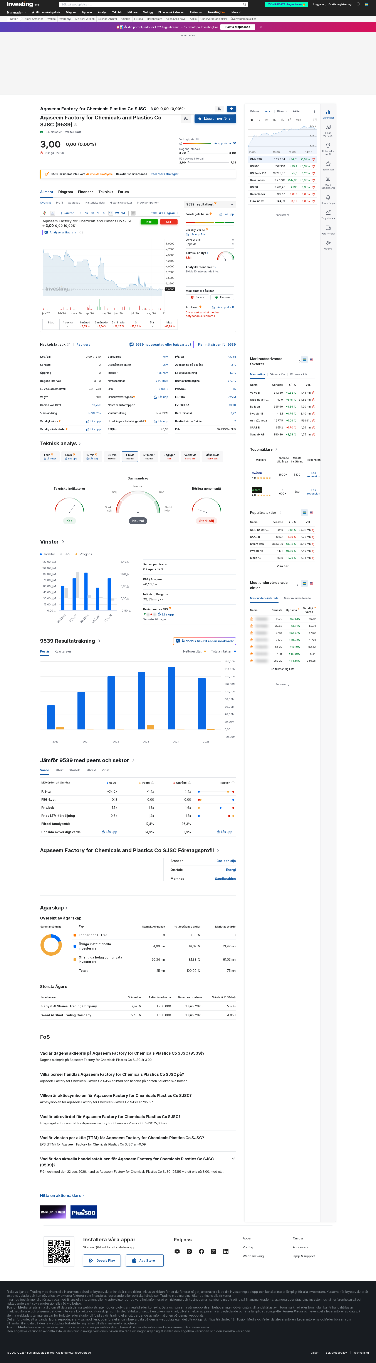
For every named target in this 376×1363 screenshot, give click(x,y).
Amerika (126, 18)
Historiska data (95, 202)
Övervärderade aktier (243, 18)
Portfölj (248, 1247)
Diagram (65, 192)
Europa (138, 18)
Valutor (254, 111)
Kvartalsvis (63, 651)
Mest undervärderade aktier (269, 585)
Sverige (51, 18)
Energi (231, 870)
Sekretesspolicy (336, 1352)
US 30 (254, 187)
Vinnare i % (277, 374)
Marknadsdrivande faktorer (266, 361)
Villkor (315, 1352)
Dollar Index (257, 194)
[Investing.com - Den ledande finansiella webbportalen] (24, 4)
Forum (123, 192)
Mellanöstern (154, 18)
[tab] (50, 456)
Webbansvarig (253, 1256)
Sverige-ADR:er (107, 18)
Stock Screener (34, 18)
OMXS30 (256, 159)
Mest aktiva (257, 374)
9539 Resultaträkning (67, 641)
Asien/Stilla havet (176, 18)
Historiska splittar (121, 202)
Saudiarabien (225, 878)
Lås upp (111, 832)
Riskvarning (361, 1352)
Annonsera (300, 1247)
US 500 (254, 166)
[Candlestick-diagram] (44, 213)
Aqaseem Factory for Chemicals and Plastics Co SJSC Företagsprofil (127, 850)
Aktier (14, 18)
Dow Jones (257, 180)
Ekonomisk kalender (171, 12)
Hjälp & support (304, 1256)
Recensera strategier (164, 174)
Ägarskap (74, 202)
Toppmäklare (261, 449)
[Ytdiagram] (52, 213)
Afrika (193, 18)
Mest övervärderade (297, 598)
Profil (59, 202)
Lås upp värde (222, 143)
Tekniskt (105, 192)
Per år (44, 651)
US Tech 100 (258, 173)
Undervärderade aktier (213, 18)
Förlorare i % (298, 374)
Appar (247, 1238)
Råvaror (282, 111)
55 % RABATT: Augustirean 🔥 (287, 4)
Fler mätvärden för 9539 (217, 344)
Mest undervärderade (264, 598)
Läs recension (313, 474)
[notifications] (358, 4)
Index (268, 111)
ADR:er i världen (85, 18)
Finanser (85, 192)
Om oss (298, 1238)
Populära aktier (263, 512)
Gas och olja (226, 861)
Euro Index (257, 201)
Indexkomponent (148, 202)
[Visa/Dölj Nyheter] (133, 213)
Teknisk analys (58, 443)
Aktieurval (196, 12)
